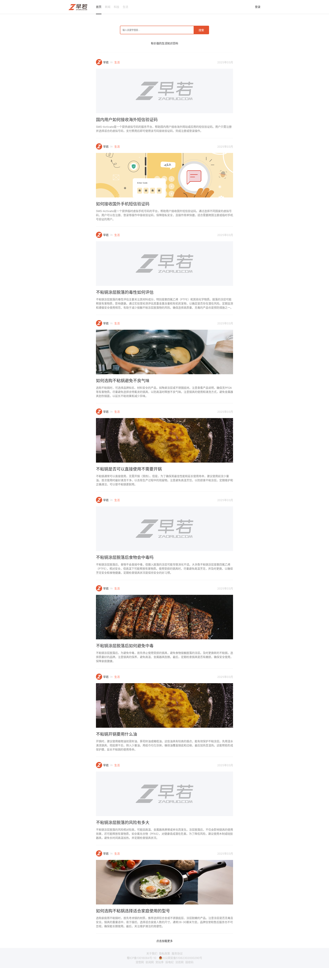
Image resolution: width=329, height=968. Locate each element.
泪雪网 (140, 962)
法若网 (179, 962)
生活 (125, 7)
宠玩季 (159, 962)
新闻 (107, 7)
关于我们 (151, 953)
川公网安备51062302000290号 (182, 958)
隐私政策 (164, 953)
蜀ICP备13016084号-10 (141, 958)
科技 (116, 7)
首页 (98, 7)
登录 (257, 7)
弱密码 (189, 962)
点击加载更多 (164, 941)
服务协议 (177, 953)
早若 (106, 62)
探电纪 (169, 962)
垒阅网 (149, 962)
